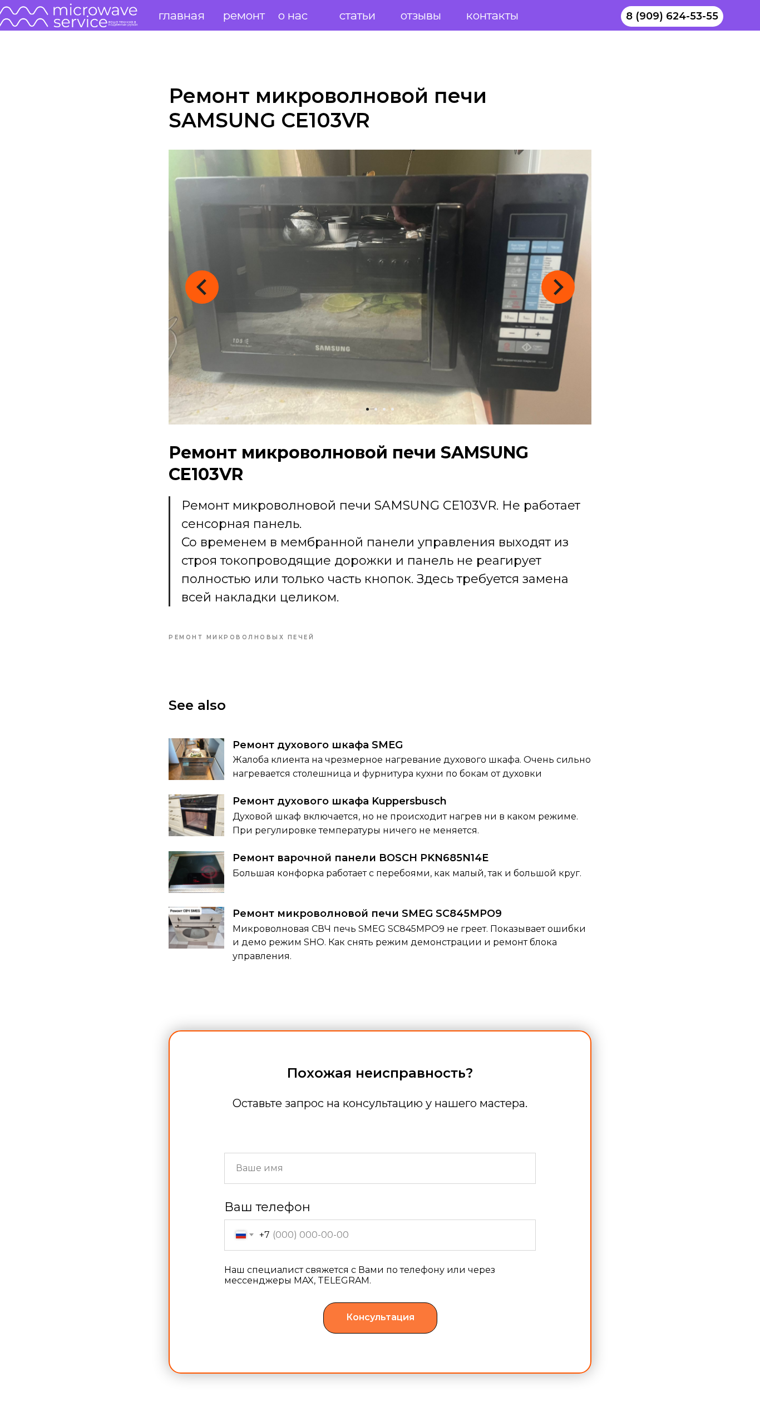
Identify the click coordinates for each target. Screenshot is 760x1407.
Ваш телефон (267, 1207)
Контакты (492, 15)
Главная (182, 15)
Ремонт (244, 15)
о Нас (293, 15)
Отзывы (421, 15)
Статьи (357, 15)
